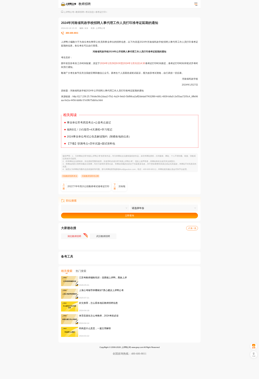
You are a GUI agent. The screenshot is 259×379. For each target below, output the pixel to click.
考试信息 (90, 12)
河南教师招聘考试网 (90, 176)
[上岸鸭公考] (69, 4)
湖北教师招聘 (74, 236)
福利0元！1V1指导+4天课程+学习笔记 (88, 129)
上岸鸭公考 (69, 12)
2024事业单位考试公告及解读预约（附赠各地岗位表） (97, 136)
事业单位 (109, 42)
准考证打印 (101, 12)
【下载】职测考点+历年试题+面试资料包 (89, 143)
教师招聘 (80, 12)
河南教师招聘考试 (69, 176)
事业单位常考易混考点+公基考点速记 (87, 122)
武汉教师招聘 (103, 236)
